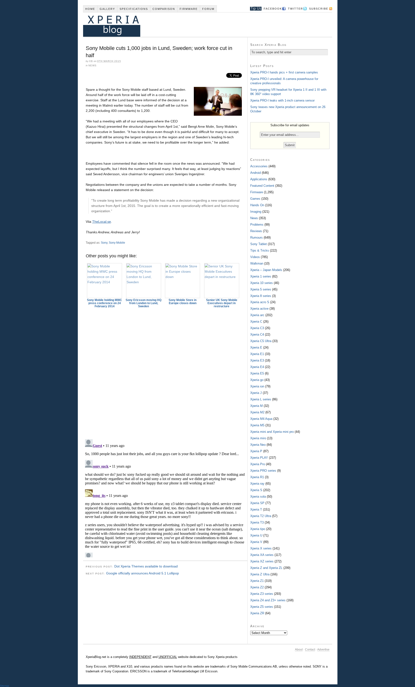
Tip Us (254, 8)
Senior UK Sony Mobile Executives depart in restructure (221, 303)
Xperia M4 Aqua (261, 419)
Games (255, 198)
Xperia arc (257, 315)
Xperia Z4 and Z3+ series (268, 600)
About (299, 649)
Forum (208, 8)
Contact (310, 649)
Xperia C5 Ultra (260, 341)
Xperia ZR (257, 613)
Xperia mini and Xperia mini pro (272, 432)
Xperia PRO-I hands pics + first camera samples (284, 72)
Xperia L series (260, 399)
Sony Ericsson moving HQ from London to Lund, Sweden (143, 303)
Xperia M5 (257, 425)
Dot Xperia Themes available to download (146, 566)
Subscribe (318, 8)
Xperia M (256, 406)
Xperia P (256, 451)
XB (91, 61)
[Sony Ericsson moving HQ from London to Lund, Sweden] (143, 280)
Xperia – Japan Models (266, 270)
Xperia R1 (257, 477)
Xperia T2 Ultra (260, 516)
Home (90, 8)
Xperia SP (257, 503)
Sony (104, 242)
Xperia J (256, 393)
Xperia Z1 (257, 581)
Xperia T (256, 509)
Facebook (273, 8)
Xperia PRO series (263, 470)
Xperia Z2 (257, 587)
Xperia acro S (259, 302)
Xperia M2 (257, 412)
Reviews (256, 231)
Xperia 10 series (261, 283)
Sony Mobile (117, 242)
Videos (255, 257)
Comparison (164, 8)
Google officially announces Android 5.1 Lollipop (142, 573)
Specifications (134, 8)
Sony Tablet (258, 244)
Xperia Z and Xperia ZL (266, 568)
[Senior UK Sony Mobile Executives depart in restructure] (221, 280)
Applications (258, 179)
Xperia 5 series (260, 289)
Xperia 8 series (260, 296)
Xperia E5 (257, 373)
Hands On (257, 205)
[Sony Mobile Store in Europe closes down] (183, 280)
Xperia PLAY (259, 457)
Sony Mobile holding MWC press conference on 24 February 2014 (104, 303)
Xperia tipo (257, 529)
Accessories (259, 166)
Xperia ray (257, 483)
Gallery (107, 8)
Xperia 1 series (260, 276)
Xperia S (256, 490)
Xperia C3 (257, 328)
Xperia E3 (257, 360)
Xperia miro (258, 438)
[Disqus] (165, 371)
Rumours (256, 237)
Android (255, 173)
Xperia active (259, 308)
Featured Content (262, 185)
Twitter (295, 8)
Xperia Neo (258, 444)
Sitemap (4, 685)
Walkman (256, 263)
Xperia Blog (201, 24)
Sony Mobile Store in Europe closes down (182, 301)
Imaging (255, 211)
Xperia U (256, 535)
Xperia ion (257, 386)
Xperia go (256, 380)
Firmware (189, 8)
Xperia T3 (257, 522)
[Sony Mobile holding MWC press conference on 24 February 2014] (104, 280)
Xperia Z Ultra (259, 574)
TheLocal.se (101, 221)
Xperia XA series (262, 555)
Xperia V (256, 542)
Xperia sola (258, 496)
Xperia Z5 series (261, 607)
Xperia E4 (257, 367)
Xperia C (256, 321)
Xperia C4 (257, 334)
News (92, 65)
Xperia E (256, 347)
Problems (256, 224)
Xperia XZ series (262, 561)
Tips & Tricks (259, 250)
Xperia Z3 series (261, 594)
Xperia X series (261, 548)
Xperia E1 (257, 354)
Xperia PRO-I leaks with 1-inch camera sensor (282, 100)
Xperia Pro (257, 464)
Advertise (323, 649)
